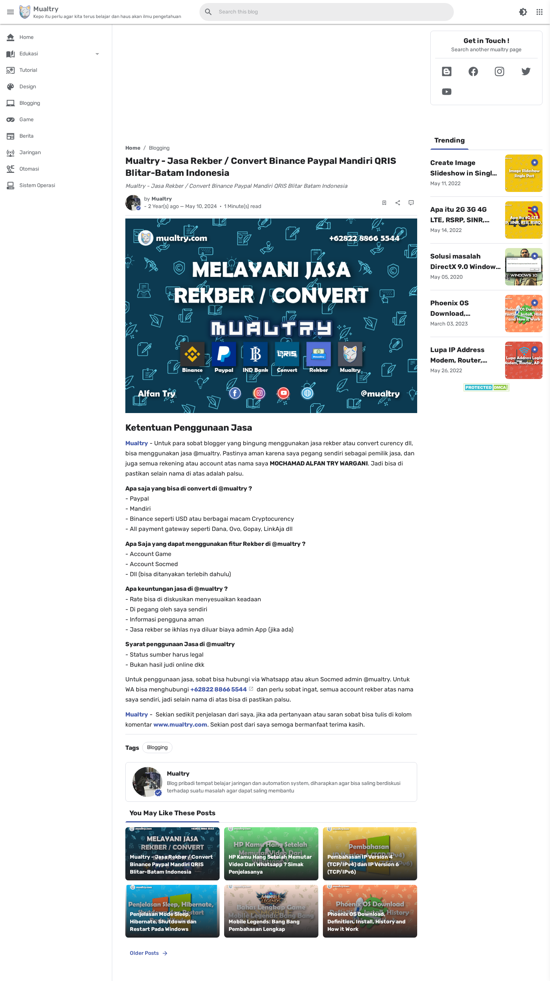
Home (132, 148)
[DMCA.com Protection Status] (486, 387)
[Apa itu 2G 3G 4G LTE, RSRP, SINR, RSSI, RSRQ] (524, 220)
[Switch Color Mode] (523, 11)
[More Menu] (539, 11)
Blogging (159, 148)
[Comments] (411, 203)
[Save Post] (384, 203)
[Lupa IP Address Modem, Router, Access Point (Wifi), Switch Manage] (524, 360)
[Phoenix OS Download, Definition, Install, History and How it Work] (524, 313)
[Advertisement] (271, 83)
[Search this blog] (208, 11)
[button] (447, 71)
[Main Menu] (10, 11)
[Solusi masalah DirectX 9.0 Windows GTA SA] (524, 266)
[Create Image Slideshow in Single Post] (524, 173)
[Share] (398, 203)
